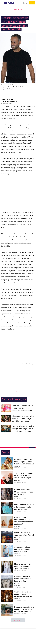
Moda (18, 9)
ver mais (16, 620)
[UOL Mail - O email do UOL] (24, 3)
